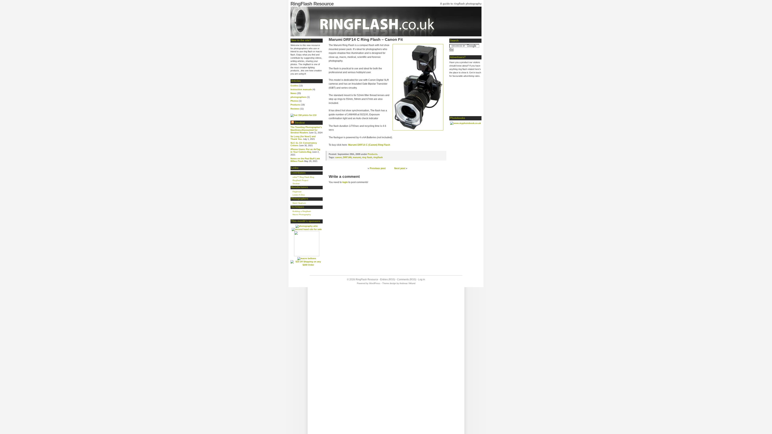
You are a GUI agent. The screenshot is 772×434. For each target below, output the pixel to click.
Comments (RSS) (406, 279)
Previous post (378, 168)
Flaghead (297, 191)
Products (295, 104)
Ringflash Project (300, 180)
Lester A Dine (299, 195)
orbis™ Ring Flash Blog (303, 177)
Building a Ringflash (302, 211)
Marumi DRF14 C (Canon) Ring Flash (369, 144)
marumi (357, 157)
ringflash (378, 157)
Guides (294, 85)
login (345, 182)
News (293, 93)
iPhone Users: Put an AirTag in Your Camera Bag (305, 150)
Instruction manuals (301, 89)
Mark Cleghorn (299, 203)
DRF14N (347, 157)
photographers (298, 97)
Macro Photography (302, 214)
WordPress (374, 283)
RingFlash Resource (312, 3)
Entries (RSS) (387, 279)
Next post (399, 168)
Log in (421, 279)
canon (338, 157)
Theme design (389, 283)
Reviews (295, 108)
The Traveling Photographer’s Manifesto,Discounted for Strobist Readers (306, 130)
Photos (294, 101)
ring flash (367, 157)
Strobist (300, 122)
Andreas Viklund (407, 283)
